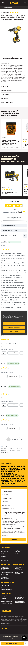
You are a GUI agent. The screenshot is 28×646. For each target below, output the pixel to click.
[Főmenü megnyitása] (2, 2)
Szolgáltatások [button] (7, 103)
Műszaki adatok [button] (7, 90)
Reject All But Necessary (14, 327)
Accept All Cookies (14, 331)
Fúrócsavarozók (7, 7)
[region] (14, 182)
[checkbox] (2, 513)
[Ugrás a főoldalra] (14, 3)
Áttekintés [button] (5, 63)
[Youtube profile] (2, 628)
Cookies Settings (14, 323)
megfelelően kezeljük (7, 532)
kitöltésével (4, 535)
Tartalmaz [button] (5, 94)
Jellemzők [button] (4, 86)
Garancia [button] (4, 98)
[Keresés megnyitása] (25, 2)
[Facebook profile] (6, 628)
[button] (26, 643)
